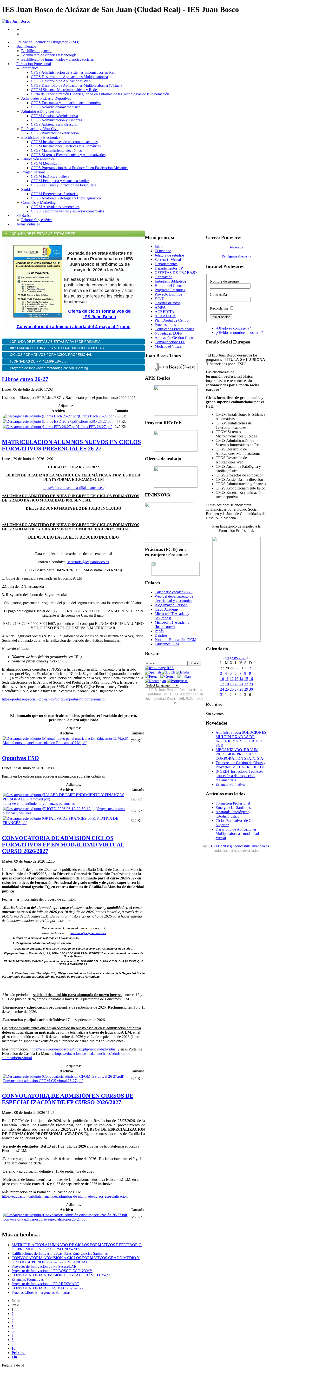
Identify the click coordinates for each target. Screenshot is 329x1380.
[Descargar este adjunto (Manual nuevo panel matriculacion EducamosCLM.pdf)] (65, 738)
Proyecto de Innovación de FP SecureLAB (44, 1266)
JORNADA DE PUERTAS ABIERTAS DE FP (42, 234)
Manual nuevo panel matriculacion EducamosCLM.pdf (44, 743)
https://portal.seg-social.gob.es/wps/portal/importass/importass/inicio (53, 699)
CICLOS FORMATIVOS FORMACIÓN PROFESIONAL (51, 355)
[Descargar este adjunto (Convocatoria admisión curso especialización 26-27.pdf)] (65, 1215)
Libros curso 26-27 (25, 379)
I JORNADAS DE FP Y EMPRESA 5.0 (38, 361)
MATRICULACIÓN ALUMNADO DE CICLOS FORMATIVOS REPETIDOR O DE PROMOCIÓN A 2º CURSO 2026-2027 (77, 1247)
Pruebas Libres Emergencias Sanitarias (41, 1292)
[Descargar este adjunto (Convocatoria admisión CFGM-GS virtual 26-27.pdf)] (63, 1076)
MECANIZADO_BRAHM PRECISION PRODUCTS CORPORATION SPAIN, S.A (239, 754)
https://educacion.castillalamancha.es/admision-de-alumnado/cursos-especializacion (65, 1196)
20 (236, 684)
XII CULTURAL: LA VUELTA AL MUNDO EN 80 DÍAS (57, 348)
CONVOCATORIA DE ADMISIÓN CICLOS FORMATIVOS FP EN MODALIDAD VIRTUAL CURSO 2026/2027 (63, 844)
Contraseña (218, 294)
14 (241, 679)
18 (227, 684)
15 (246, 679)
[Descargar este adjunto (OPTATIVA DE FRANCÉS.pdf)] (48, 818)
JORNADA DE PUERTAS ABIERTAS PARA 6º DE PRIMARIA (55, 341)
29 (246, 689)
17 (222, 684)
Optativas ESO (20, 758)
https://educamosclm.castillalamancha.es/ (73, 488)
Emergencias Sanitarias (233, 808)
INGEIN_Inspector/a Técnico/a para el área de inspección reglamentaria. (239, 775)
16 (251, 679)
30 (251, 689)
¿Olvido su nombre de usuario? (239, 332)
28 (241, 689)
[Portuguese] (177, 681)
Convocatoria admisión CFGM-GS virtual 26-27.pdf (43, 1081)
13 (236, 679)
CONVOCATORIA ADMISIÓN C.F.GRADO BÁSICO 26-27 (61, 1275)
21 (241, 684)
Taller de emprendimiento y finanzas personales (39, 803)
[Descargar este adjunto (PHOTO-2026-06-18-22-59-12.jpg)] (50, 809)
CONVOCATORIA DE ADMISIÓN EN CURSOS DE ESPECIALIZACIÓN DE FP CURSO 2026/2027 (67, 1099)
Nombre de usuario (224, 281)
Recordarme (219, 308)
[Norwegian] (155, 681)
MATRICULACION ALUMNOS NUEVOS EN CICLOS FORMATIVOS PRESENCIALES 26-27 (71, 445)
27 (236, 689)
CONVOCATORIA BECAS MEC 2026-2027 (47, 1288)
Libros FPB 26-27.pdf (95, 427)
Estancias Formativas (28, 1279)
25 (227, 689)
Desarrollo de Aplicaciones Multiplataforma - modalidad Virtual (237, 833)
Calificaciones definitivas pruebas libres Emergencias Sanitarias (60, 1253)
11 (227, 679)
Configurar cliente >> (236, 256)
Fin (14, 1357)
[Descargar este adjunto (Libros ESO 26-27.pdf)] (41, 421)
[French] (152, 676)
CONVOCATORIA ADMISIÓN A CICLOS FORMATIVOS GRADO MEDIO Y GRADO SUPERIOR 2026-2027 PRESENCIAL (76, 1260)
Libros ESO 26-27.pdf (96, 421)
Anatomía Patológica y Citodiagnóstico (233, 814)
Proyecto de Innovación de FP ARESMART (45, 1284)
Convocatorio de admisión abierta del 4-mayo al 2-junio (74, 326)
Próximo (19, 1353)
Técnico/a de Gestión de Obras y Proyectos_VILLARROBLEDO (241, 765)
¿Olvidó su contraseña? (233, 328)
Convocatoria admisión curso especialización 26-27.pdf (45, 1219)
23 (251, 684)
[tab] (73, 234)
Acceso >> (236, 247)
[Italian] (184, 676)
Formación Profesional (233, 803)
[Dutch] (168, 672)
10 (13, 1348)
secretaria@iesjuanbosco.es (88, 562)
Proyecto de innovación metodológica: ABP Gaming (49, 368)
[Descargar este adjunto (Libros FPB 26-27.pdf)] (40, 427)
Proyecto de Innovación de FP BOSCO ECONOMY (52, 1271)
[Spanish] (153, 672)
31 (222, 695)
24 (222, 689)
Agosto (232, 658)
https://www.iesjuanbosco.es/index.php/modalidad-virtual (73, 1049)
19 (232, 684)
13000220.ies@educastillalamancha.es (240, 846)
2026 (242, 658)
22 (246, 684)
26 (232, 689)
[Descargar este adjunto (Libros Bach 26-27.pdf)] (41, 416)
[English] (183, 672)
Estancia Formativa (230, 784)
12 (232, 679)
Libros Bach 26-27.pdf (96, 416)
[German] (168, 676)
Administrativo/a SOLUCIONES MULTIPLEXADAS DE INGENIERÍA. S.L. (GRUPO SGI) (241, 738)
